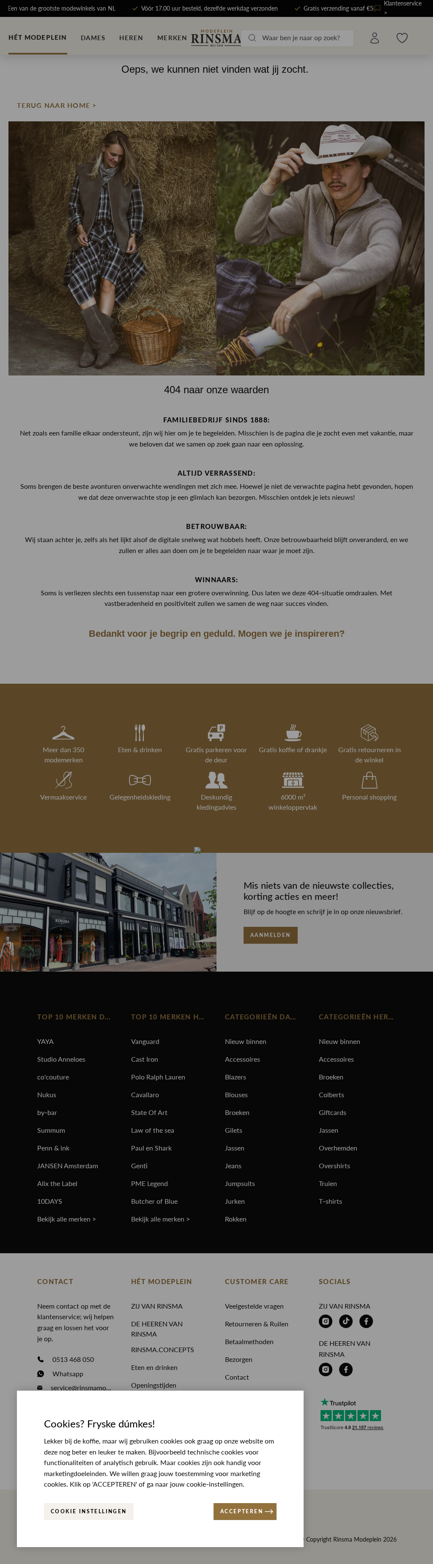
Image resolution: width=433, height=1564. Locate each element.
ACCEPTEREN (241, 1511)
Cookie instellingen (89, 1511)
